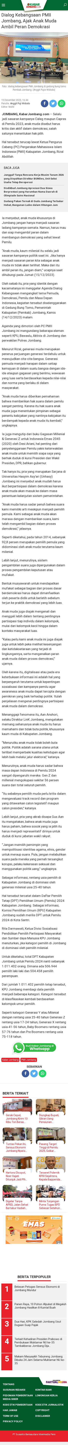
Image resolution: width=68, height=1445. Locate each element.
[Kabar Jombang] (34, 5)
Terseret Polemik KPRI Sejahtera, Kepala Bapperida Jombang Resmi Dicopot (49, 1176)
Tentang (8, 1384)
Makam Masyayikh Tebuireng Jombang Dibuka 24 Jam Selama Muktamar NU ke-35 (40, 1360)
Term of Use (10, 1415)
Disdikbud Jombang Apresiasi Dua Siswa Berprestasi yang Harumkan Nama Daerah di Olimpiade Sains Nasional (31, 192)
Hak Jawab (10, 1410)
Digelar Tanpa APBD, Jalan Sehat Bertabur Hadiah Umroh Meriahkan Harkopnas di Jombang (17, 1205)
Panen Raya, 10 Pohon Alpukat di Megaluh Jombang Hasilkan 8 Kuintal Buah (40, 1305)
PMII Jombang (28, 1060)
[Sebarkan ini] (44, 103)
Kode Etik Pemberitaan (17, 1404)
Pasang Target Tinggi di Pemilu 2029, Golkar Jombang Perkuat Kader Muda (50, 1148)
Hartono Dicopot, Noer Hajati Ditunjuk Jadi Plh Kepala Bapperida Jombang (16, 1176)
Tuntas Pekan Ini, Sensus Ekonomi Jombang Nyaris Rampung (16, 1148)
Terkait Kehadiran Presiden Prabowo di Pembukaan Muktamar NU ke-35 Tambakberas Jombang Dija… (38, 1342)
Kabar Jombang (10, 1060)
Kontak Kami (43, 1389)
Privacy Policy (13, 1421)
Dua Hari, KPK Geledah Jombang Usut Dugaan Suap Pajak (38, 1323)
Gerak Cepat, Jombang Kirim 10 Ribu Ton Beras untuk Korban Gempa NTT (17, 1119)
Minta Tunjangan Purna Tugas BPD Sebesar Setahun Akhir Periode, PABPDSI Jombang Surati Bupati (50, 1205)
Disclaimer (42, 1415)
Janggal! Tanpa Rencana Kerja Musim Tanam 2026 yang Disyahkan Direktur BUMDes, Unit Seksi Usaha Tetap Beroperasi (34, 178)
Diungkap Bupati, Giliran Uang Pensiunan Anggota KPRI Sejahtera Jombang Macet (49, 1119)
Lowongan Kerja (46, 1395)
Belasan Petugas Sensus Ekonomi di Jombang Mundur (37, 1288)
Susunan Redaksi (14, 1389)
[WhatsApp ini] (61, 103)
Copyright (42, 1410)
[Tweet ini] (53, 103)
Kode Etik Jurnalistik (49, 1404)
